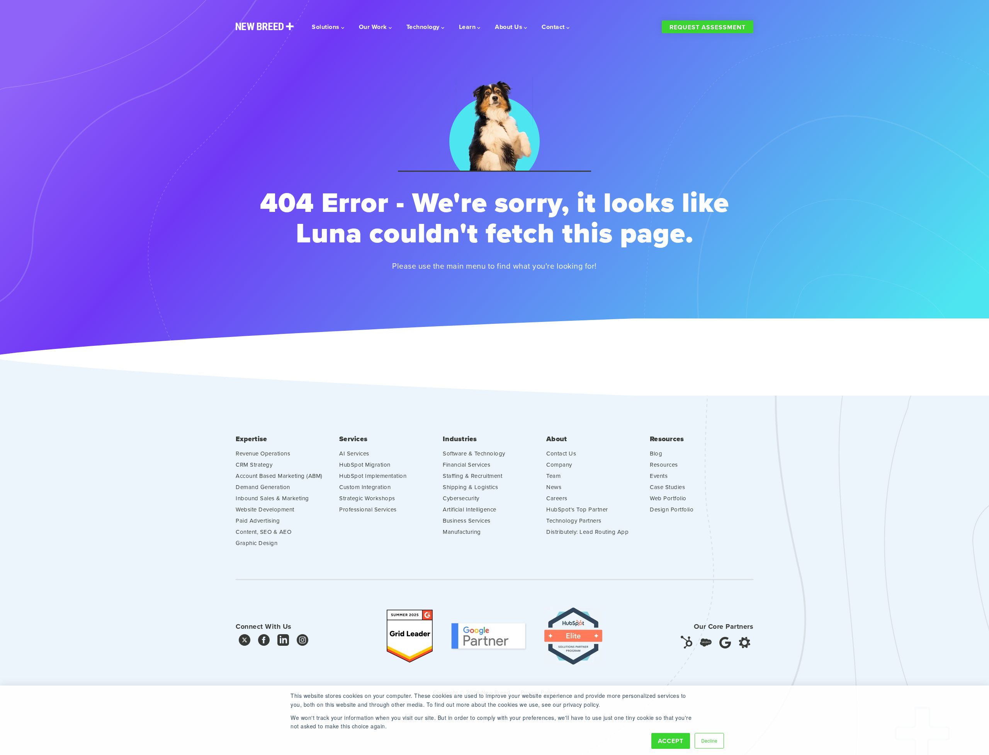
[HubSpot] (686, 641)
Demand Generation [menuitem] (263, 487)
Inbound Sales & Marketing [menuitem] (272, 498)
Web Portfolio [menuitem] (668, 498)
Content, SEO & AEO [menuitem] (263, 532)
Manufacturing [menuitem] (462, 532)
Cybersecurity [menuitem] (461, 498)
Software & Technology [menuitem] (474, 453)
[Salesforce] (706, 641)
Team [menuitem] (553, 476)
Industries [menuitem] (460, 439)
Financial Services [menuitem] (466, 464)
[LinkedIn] (283, 641)
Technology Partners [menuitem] (574, 520)
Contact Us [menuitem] (561, 453)
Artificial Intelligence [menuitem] (469, 509)
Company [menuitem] (559, 464)
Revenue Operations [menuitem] (263, 453)
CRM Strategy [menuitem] (254, 464)
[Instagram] (302, 641)
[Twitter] (244, 641)
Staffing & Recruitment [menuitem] (472, 476)
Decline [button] (709, 740)
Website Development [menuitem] (265, 509)
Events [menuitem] (659, 476)
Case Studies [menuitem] (667, 487)
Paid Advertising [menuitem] (258, 520)
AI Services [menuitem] (354, 453)
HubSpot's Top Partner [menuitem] (577, 509)
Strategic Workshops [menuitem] (367, 498)
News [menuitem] (553, 487)
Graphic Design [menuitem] (256, 543)
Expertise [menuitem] (251, 439)
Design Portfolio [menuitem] (671, 509)
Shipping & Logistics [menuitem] (470, 487)
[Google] (725, 641)
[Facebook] (264, 641)
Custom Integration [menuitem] (365, 487)
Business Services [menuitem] (467, 520)
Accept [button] (670, 740)
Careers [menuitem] (557, 498)
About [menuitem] (556, 439)
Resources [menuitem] (667, 439)
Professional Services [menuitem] (368, 509)
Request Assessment (708, 27)
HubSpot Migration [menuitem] (365, 464)
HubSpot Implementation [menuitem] (372, 476)
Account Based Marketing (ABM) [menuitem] (279, 476)
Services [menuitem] (353, 439)
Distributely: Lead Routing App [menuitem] (587, 532)
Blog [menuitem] (656, 453)
